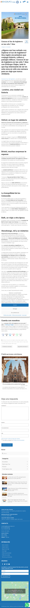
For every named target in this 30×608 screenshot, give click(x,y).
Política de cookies (7, 315)
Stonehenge (6, 341)
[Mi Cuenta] (20, 2)
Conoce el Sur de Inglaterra (10, 340)
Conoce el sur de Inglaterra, (8, 79)
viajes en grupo (13, 343)
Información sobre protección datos (10, 438)
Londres (25, 340)
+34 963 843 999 (6, 527)
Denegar (15, 308)
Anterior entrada (7, 346)
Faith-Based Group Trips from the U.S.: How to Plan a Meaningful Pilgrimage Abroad (17, 483)
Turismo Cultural (11, 341)
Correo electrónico (5, 427)
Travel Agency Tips (7, 469)
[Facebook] (3, 564)
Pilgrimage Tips (6, 464)
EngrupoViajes (18, 340)
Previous (2, 376)
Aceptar (15, 305)
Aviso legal (24, 315)
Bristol (5, 340)
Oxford (2, 341)
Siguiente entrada (22, 346)
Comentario (3, 405)
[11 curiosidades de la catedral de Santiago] (15, 369)
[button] (27, 605)
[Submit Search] (2, 453)
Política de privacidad (16, 315)
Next (27, 376)
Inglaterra (22, 340)
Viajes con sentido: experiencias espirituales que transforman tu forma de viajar (17, 495)
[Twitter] (5, 564)
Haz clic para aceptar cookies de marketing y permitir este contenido (15, 591)
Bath (3, 340)
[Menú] (27, 2)
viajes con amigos (23, 341)
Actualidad (8, 47)
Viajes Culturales (8, 343)
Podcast (4, 466)
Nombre (3, 422)
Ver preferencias (15, 312)
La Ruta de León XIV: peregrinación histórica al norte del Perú (17, 477)
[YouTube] (9, 564)
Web (2, 433)
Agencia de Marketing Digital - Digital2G (20, 606)
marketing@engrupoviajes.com (8, 526)
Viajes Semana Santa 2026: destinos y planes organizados (17, 489)
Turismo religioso (17, 341)
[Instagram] (7, 564)
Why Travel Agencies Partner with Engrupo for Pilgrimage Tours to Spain (17, 500)
